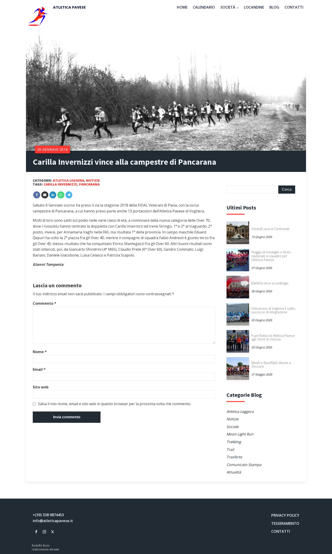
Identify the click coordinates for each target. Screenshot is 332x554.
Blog (274, 7)
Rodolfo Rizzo (41, 545)
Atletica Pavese (69, 7)
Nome (40, 351)
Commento (44, 303)
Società (227, 7)
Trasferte (234, 456)
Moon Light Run (240, 434)
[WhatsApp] (60, 194)
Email (39, 369)
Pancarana (89, 184)
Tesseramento (285, 523)
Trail (230, 449)
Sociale (232, 426)
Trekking (234, 441)
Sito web (41, 387)
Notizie (93, 180)
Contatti (294, 7)
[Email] (44, 194)
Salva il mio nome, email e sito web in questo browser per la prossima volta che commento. (114, 404)
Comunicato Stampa (244, 464)
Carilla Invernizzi (60, 184)
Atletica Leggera (68, 180)
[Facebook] (36, 194)
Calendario (204, 7)
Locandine (254, 7)
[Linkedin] (52, 194)
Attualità (234, 472)
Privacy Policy (285, 515)
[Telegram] (68, 194)
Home (182, 7)
